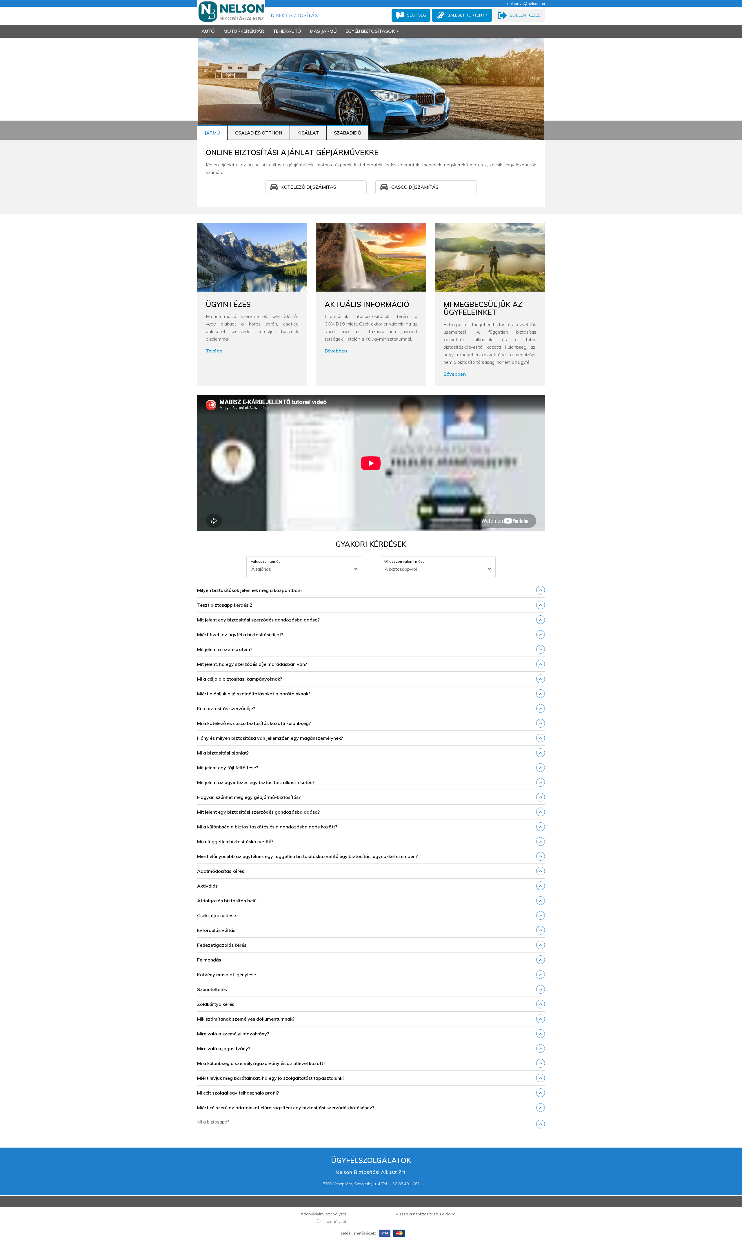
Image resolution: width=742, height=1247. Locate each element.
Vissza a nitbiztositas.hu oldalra (426, 1214)
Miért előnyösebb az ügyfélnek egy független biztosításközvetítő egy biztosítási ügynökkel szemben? (307, 856)
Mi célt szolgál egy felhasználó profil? (238, 1093)
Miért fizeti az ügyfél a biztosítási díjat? (240, 634)
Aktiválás (207, 886)
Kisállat (308, 133)
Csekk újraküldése (216, 915)
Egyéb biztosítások (370, 31)
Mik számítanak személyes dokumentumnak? (245, 1019)
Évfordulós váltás (216, 930)
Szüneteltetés (212, 989)
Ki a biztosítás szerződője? (226, 708)
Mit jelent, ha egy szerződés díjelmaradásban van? (252, 664)
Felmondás (209, 960)
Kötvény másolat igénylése (226, 974)
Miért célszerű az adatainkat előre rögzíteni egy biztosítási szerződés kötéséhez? (285, 1107)
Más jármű (323, 31)
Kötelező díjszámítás (308, 187)
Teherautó (287, 31)
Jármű (212, 133)
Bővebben (336, 351)
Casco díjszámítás (415, 187)
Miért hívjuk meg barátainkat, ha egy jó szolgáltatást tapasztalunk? (270, 1078)
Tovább (214, 351)
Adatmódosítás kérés (220, 871)
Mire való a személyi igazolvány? (233, 1034)
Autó (208, 31)
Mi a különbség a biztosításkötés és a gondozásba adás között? (267, 827)
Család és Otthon (258, 133)
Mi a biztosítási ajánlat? (223, 753)
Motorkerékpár (243, 31)
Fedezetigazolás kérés (221, 945)
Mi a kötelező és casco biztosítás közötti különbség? (254, 723)
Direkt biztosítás (294, 15)
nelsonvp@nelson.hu (526, 3)
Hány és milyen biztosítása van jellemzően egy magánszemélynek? (270, 738)
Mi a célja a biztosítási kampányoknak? (239, 679)
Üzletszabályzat (331, 1221)
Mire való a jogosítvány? (223, 1048)
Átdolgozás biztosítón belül (227, 901)
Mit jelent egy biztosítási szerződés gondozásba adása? (258, 620)
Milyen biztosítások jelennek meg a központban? (249, 590)
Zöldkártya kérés (215, 1004)
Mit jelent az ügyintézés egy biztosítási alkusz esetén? (255, 782)
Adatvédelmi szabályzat (323, 1214)
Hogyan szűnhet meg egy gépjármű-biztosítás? (249, 797)
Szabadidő (347, 133)
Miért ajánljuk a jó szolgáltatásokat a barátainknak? (253, 694)
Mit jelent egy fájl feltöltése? (227, 767)
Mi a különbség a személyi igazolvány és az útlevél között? (261, 1063)
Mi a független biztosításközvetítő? (235, 841)
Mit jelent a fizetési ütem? (224, 649)
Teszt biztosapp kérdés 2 (224, 605)
